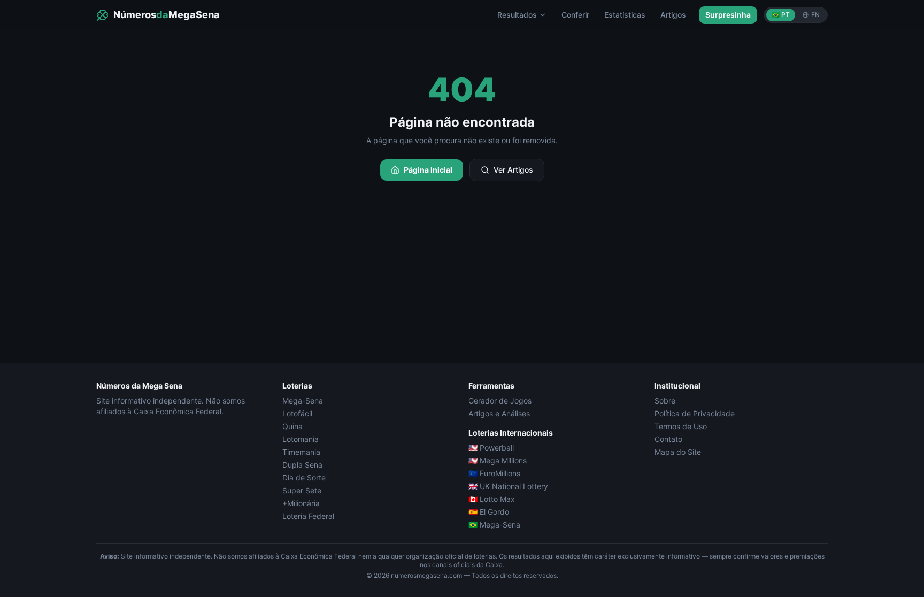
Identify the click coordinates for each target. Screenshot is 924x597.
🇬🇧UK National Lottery (508, 486)
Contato (668, 439)
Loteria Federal (308, 516)
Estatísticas (624, 14)
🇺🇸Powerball (491, 447)
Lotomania (300, 439)
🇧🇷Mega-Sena (494, 524)
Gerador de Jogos (500, 400)
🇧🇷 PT (781, 15)
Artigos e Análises (499, 413)
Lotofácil (297, 413)
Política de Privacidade (694, 413)
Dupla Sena (302, 464)
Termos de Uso (680, 426)
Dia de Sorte (304, 477)
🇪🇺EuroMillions (494, 473)
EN (815, 15)
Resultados (517, 14)
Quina (292, 426)
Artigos (673, 14)
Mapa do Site (677, 451)
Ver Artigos (513, 169)
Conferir (575, 14)
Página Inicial (428, 169)
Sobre (664, 400)
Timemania (301, 451)
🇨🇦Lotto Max (491, 498)
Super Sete (301, 490)
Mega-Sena (302, 400)
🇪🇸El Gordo (488, 511)
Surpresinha (728, 14)
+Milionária (301, 503)
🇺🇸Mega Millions (497, 460)
